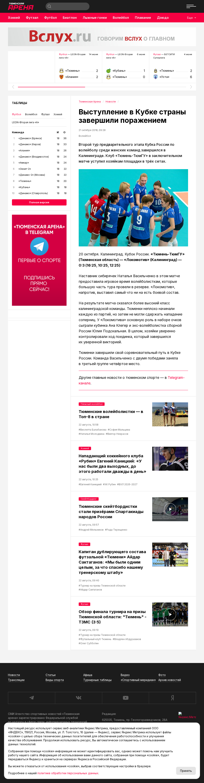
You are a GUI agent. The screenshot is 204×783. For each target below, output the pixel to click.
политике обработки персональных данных (67, 773)
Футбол (50, 18)
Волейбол (121, 18)
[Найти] (49, 6)
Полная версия (39, 202)
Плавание (143, 18)
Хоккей (14, 18)
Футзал (32, 18)
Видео (125, 675)
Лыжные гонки (95, 18)
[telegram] (31, 698)
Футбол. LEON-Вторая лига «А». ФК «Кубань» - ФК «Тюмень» (125, 72)
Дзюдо (163, 18)
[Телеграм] (39, 260)
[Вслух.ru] (102, 36)
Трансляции (16, 680)
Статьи (51, 675)
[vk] (78, 698)
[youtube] (125, 698)
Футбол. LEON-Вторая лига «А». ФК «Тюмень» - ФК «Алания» (78, 72)
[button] (13, 87)
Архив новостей (169, 680)
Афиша (87, 675)
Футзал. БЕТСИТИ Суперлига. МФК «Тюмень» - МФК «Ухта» (172, 72)
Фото (162, 675)
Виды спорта (55, 680)
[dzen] (172, 698)
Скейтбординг (89, 498)
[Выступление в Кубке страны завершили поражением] (133, 207)
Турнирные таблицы (97, 680)
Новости (14, 675)
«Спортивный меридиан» (138, 680)
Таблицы (19, 103)
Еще (190, 17)
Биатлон (70, 18)
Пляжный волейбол (92, 404)
